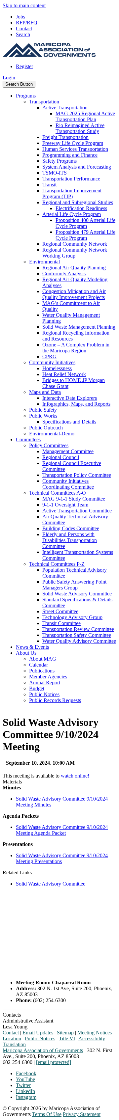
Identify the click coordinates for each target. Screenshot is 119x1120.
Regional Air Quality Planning (74, 267)
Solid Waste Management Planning (78, 327)
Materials (12, 781)
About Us (26, 653)
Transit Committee (61, 623)
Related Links (17, 872)
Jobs (20, 16)
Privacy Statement (81, 1114)
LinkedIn (25, 1091)
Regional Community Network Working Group (74, 253)
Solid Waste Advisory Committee (77, 593)
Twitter (23, 1085)
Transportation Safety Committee (76, 635)
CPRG (49, 356)
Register (24, 66)
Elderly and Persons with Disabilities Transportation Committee (69, 540)
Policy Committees (48, 445)
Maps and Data (45, 392)
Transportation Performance (71, 178)
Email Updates (37, 1032)
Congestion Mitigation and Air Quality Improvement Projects (74, 294)
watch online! (75, 776)
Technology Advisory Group (72, 617)
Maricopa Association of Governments (43, 1050)
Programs (26, 95)
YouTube (25, 1079)
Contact (24, 28)
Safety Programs (59, 161)
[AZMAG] (49, 55)
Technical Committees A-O (57, 493)
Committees (28, 439)
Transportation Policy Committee (76, 475)
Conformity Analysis (64, 273)
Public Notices (44, 694)
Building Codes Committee (70, 528)
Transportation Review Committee (78, 629)
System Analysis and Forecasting (76, 167)
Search (23, 34)
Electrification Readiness (81, 208)
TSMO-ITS (54, 173)
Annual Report (44, 682)
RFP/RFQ (26, 22)
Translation (14, 1044)
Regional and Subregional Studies (77, 202)
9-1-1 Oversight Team (65, 504)
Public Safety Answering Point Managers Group (74, 584)
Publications (42, 670)
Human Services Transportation (75, 149)
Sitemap (65, 1032)
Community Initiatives (52, 362)
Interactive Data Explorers (69, 398)
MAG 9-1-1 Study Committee (73, 499)
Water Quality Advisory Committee (79, 641)
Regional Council (60, 457)
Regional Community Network (74, 244)
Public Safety (43, 410)
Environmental (44, 261)
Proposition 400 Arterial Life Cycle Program (85, 223)
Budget (36, 688)
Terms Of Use (46, 1114)
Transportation (44, 101)
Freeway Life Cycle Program (72, 143)
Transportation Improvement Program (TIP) (71, 193)
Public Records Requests (55, 700)
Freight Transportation (65, 137)
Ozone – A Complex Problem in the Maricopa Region (75, 347)
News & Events (32, 647)
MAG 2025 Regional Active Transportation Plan (85, 116)
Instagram (26, 1097)
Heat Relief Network (64, 374)
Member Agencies (48, 676)
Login (9, 77)
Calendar (38, 665)
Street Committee (60, 611)
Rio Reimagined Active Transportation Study (80, 128)
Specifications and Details (69, 421)
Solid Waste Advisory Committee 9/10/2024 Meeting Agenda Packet (62, 830)
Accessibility (91, 1038)
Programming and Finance (70, 155)
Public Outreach (46, 427)
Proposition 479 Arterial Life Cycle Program (85, 235)
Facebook (26, 1073)
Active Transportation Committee (77, 510)
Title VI (67, 1038)
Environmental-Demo (51, 433)
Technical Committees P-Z (57, 564)
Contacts (12, 1015)
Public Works (43, 416)
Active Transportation (65, 107)
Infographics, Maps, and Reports (76, 404)
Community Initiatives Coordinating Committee (68, 484)
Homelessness (57, 368)
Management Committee (68, 451)
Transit (49, 184)
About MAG (42, 659)
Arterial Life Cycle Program (71, 214)
